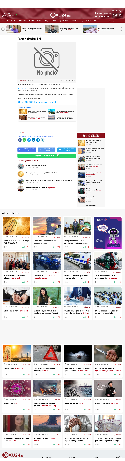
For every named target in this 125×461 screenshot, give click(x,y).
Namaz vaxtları (104, 13)
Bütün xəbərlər (91, 205)
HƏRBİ (31, 21)
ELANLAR (75, 21)
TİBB (54, 21)
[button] (121, 29)
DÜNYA (14, 21)
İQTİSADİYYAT (64, 21)
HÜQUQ (47, 21)
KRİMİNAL (23, 21)
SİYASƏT (5, 21)
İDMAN (39, 21)
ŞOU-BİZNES (86, 21)
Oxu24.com (22, 88)
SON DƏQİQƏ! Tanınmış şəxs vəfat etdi (37, 102)
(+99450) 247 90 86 (8, 16)
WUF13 (96, 21)
